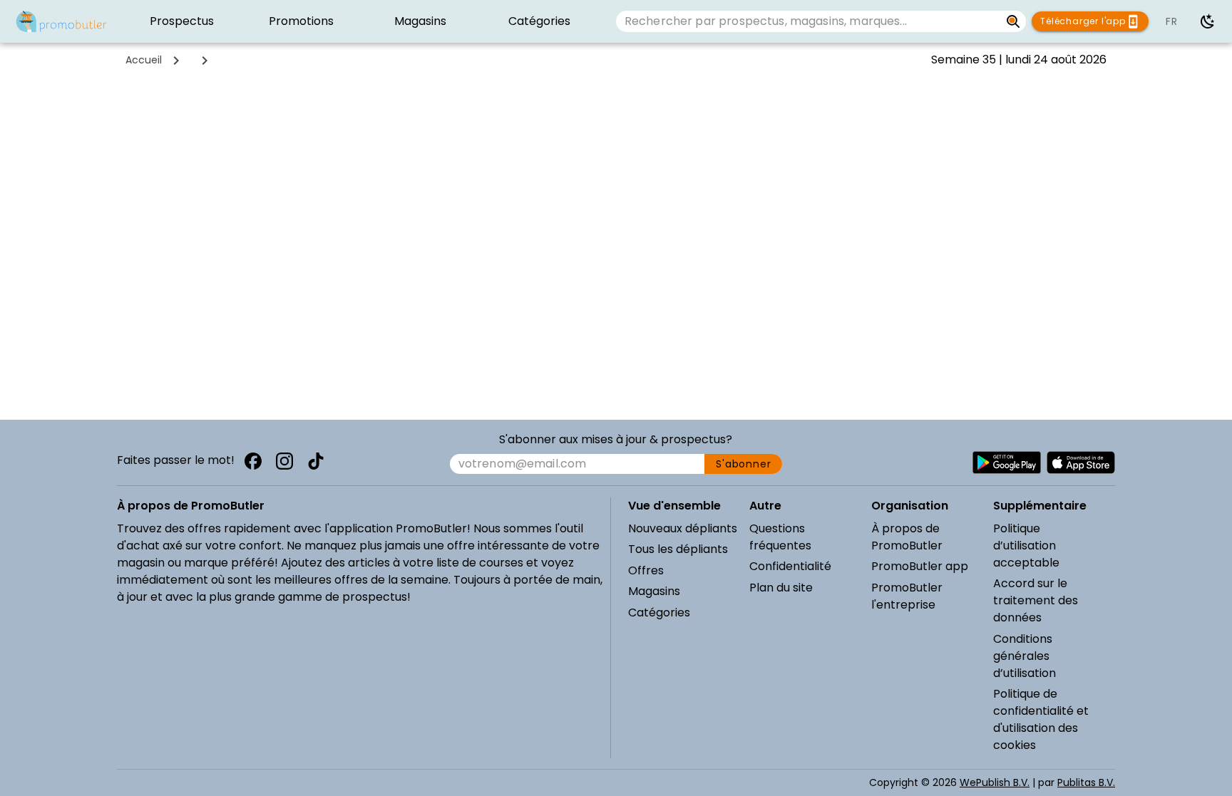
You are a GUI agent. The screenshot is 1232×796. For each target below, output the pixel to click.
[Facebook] (253, 461)
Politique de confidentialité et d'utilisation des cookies (1041, 719)
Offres (646, 570)
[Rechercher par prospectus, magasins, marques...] (1013, 21)
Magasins (654, 591)
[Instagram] (284, 461)
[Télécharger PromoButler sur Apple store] (1081, 462)
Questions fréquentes (780, 537)
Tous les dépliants (678, 549)
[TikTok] (316, 461)
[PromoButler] (61, 21)
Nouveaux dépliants (682, 528)
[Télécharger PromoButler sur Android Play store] (1006, 462)
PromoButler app (919, 566)
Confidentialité (790, 566)
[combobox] (808, 21)
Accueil (143, 60)
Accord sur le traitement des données (1035, 600)
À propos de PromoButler (907, 537)
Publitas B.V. (1086, 782)
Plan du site (781, 587)
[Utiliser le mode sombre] (1208, 21)
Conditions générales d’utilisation (1024, 656)
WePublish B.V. (995, 782)
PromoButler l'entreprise (907, 596)
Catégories (659, 612)
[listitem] (182, 21)
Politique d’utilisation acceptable (1026, 545)
